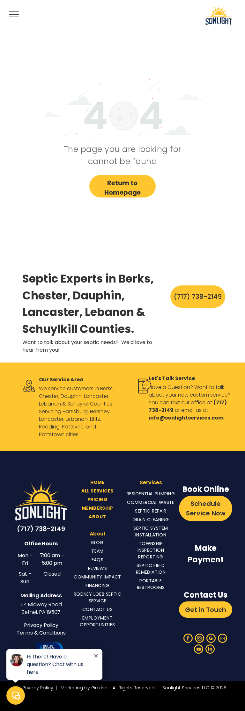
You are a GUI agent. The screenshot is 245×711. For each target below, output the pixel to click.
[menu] (14, 14)
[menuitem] (97, 482)
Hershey (100, 411)
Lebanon (50, 403)
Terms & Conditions (41, 632)
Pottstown (51, 434)
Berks (106, 388)
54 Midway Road (41, 604)
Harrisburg (75, 411)
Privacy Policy (41, 625)
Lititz (95, 419)
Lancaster (96, 396)
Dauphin (71, 396)
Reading (49, 426)
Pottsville (73, 426)
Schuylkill (78, 403)
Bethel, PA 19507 (41, 612)
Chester (48, 396)
